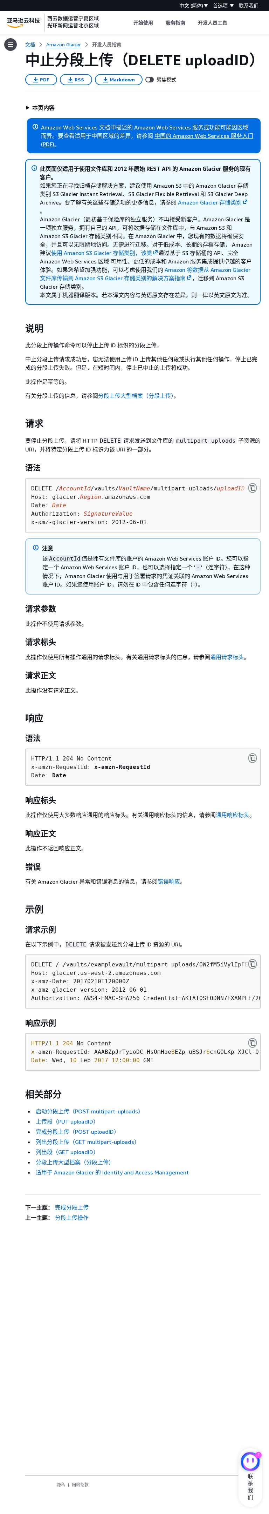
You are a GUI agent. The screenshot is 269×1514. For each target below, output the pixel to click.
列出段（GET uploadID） (67, 1151)
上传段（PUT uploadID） (67, 1121)
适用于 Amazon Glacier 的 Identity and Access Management (112, 1172)
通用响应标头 (232, 814)
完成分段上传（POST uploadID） (77, 1131)
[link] (107, 44)
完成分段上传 (72, 1207)
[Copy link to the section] (19, 328)
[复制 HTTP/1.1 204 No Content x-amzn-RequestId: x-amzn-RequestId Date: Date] (252, 758)
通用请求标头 (227, 657)
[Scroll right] (232, 22)
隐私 (61, 1484)
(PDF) (47, 144)
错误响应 (169, 881)
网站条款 (80, 1484)
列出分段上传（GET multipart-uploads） (88, 1141)
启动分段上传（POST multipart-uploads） (90, 1111)
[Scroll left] (128, 22)
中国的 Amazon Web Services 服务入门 (203, 135)
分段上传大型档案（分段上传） (136, 395)
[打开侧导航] (10, 44)
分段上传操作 (72, 1217)
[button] (40, 107)
